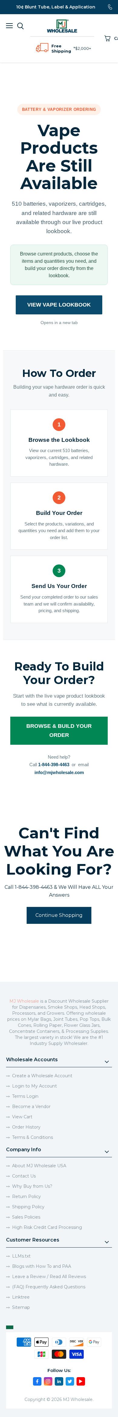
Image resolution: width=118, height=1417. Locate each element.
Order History (26, 1127)
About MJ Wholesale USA (39, 1165)
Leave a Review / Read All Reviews (49, 1276)
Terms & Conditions (32, 1137)
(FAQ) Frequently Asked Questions (48, 1287)
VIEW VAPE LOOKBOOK (59, 305)
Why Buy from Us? (32, 1186)
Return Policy (26, 1196)
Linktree (21, 1297)
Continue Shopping (59, 915)
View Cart (22, 1117)
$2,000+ (83, 48)
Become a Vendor (31, 1106)
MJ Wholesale (24, 1001)
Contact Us (24, 1176)
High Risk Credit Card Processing (47, 1227)
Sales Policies (26, 1217)
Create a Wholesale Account (42, 1075)
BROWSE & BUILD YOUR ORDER (59, 730)
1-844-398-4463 (53, 764)
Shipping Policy (28, 1207)
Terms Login (25, 1096)
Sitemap (21, 1307)
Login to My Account (34, 1086)
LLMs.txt (21, 1256)
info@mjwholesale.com (59, 772)
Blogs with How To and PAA (41, 1266)
